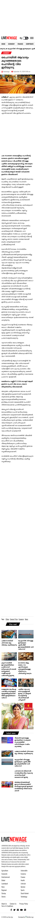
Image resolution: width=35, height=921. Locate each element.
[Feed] (25, 910)
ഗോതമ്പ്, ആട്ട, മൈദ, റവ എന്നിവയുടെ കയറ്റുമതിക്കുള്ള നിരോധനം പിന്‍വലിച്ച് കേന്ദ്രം (25, 668)
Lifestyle (23, 883)
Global (3, 880)
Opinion (23, 887)
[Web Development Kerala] (29, 917)
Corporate (4, 874)
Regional (4, 890)
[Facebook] (11, 910)
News (3, 887)
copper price (14, 619)
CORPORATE (30, 44)
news (26, 619)
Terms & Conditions (7, 906)
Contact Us (13, 904)
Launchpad (4, 883)
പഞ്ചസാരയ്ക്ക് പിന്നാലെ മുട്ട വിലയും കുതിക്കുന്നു (9, 643)
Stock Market (25, 893)
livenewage (6, 71)
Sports (23, 890)
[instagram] (18, 910)
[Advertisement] (17, 17)
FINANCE (20, 44)
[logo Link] (9, 39)
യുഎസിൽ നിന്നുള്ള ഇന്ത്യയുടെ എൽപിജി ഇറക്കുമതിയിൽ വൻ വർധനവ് (26, 645)
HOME (3, 44)
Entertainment (5, 877)
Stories (3, 896)
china (7, 619)
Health (23, 880)
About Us (4, 904)
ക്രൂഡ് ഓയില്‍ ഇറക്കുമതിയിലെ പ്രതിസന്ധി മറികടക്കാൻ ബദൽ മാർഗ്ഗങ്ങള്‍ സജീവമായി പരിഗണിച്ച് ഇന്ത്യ (8, 669)
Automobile (24, 870)
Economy (23, 874)
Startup (3, 893)
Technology (24, 896)
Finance (23, 877)
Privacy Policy (23, 904)
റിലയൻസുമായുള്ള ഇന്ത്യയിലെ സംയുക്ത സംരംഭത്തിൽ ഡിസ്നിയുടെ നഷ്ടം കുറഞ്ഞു (23, 742)
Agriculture (4, 870)
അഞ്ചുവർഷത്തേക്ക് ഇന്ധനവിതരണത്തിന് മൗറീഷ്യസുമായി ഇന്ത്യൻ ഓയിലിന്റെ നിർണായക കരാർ (23, 786)
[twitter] (14, 910)
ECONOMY (11, 44)
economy (21, 619)
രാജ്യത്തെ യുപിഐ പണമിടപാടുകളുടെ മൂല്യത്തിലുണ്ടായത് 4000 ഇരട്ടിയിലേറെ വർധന (8, 693)
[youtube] (21, 910)
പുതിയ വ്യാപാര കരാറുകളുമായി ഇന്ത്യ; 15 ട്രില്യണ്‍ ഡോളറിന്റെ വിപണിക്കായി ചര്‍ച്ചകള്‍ (24, 694)
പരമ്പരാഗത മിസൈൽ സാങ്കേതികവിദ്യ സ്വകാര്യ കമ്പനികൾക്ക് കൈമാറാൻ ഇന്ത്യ (24, 774)
